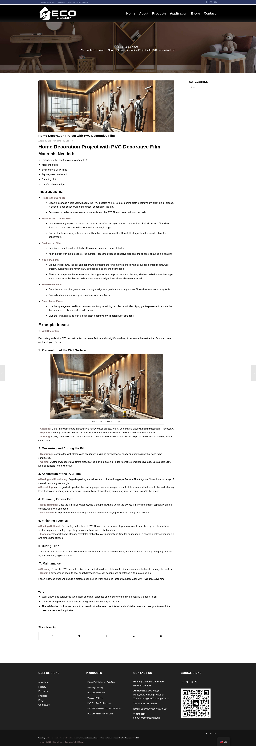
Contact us (44, 704)
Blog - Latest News (128, 47)
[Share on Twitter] (79, 636)
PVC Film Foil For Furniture (99, 703)
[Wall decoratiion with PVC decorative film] (106, 106)
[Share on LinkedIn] (133, 636)
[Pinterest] (196, 682)
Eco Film (69, 140)
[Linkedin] (192, 682)
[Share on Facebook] (52, 636)
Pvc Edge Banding (95, 687)
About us (43, 682)
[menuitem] (130, 13)
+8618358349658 (82, 2)
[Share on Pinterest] (106, 636)
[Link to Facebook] (206, 2)
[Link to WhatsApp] (211, 2)
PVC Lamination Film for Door (100, 713)
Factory (42, 686)
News (58, 140)
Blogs (41, 700)
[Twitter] (187, 682)
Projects (42, 695)
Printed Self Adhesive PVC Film (101, 682)
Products (43, 691)
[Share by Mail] (160, 636)
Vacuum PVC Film (95, 698)
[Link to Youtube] (215, 2)
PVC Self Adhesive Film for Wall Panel (104, 708)
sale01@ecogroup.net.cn (56, 2)
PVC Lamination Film (96, 692)
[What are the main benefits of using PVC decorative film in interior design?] (2, 373)
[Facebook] (183, 682)
